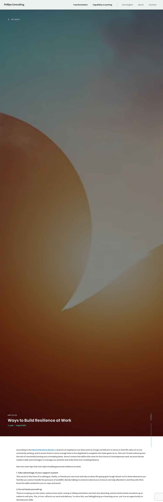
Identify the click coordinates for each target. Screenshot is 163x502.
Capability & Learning (102, 5)
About (141, 5)
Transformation (80, 5)
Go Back (15, 19)
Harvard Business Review (43, 450)
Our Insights (127, 5)
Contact (152, 5)
